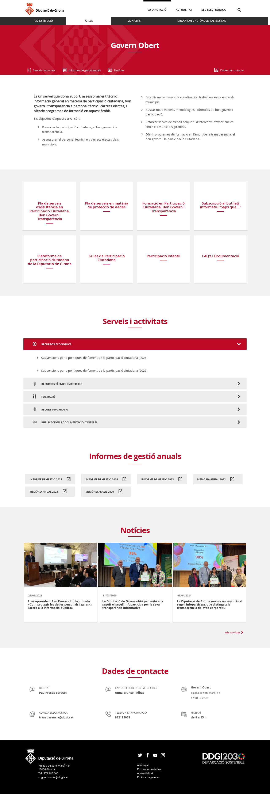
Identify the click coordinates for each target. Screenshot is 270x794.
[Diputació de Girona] (45, 8)
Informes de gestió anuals (85, 70)
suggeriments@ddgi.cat (53, 777)
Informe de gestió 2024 (102, 479)
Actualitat (184, 10)
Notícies (119, 70)
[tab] (135, 344)
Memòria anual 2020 (100, 491)
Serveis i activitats (44, 70)
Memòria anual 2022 (211, 479)
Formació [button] (48, 397)
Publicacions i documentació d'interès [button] (69, 422)
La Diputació (157, 10)
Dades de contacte (231, 70)
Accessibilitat (145, 773)
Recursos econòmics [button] (56, 344)
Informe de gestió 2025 (46, 479)
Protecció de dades (149, 769)
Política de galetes (148, 777)
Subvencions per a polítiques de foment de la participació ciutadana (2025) (94, 371)
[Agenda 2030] (223, 758)
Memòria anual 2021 (44, 491)
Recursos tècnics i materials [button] (61, 384)
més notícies (232, 632)
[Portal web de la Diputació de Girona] (49, 755)
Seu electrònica (213, 10)
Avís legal (142, 765)
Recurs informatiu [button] (54, 409)
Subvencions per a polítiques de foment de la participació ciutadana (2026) (94, 358)
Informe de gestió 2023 (157, 479)
